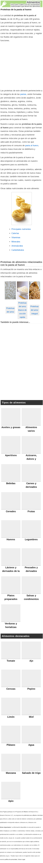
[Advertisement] (21, 65)
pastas (23, 94)
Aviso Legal (21, 859)
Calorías (15, 233)
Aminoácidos (17, 246)
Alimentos (33, 2)
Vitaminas (15, 237)
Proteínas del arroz (10, 310)
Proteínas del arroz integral (34, 310)
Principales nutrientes (21, 229)
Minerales (15, 242)
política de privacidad (11, 859)
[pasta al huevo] (21, 208)
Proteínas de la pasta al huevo (16, 9)
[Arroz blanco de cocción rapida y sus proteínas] (22, 290)
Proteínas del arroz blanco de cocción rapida (22, 310)
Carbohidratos (17, 250)
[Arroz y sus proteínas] (10, 290)
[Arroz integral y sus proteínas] (35, 290)
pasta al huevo (31, 145)
